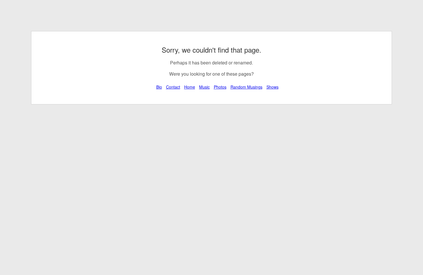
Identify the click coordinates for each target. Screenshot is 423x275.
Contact (173, 87)
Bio (159, 87)
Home (189, 87)
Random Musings (246, 87)
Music (204, 87)
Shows (272, 87)
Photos (220, 87)
